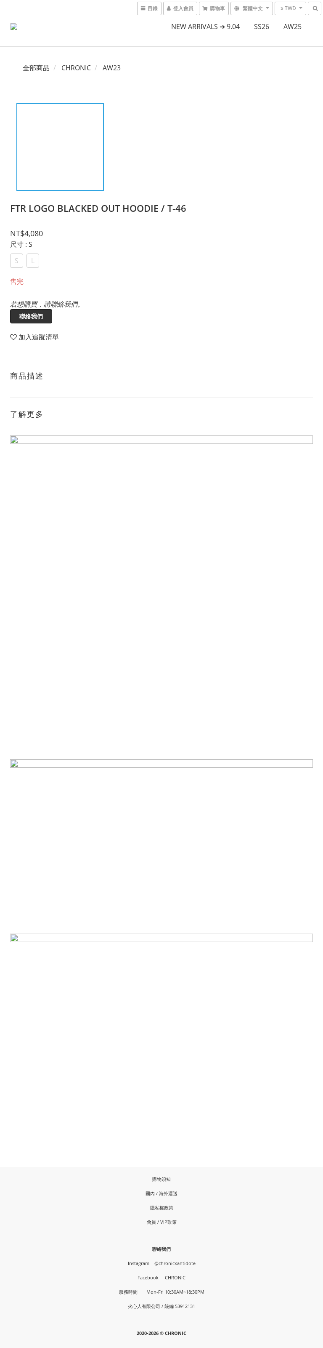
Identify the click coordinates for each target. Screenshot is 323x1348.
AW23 (112, 67)
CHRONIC (76, 67)
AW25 (292, 26)
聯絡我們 (31, 316)
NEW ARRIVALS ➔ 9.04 (205, 26)
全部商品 (36, 67)
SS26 (261, 26)
